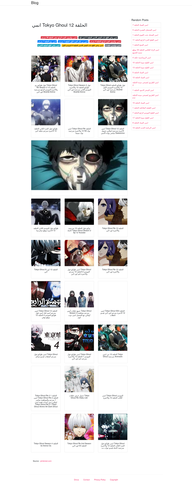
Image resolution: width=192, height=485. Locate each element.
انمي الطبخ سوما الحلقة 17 (143, 117)
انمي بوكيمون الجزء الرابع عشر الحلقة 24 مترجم (59, 37)
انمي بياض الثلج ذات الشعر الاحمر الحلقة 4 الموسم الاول (82, 45)
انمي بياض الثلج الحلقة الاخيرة (49, 45)
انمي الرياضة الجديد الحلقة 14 (144, 127)
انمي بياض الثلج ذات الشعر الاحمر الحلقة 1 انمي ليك (98, 37)
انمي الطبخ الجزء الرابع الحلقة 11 (145, 39)
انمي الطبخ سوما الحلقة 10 (143, 62)
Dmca (76, 479)
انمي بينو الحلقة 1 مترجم (47, 41)
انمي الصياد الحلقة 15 (141, 102)
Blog (35, 2)
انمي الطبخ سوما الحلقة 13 (143, 67)
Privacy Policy (100, 479)
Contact (86, 479)
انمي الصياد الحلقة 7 (140, 25)
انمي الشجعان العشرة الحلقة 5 (144, 30)
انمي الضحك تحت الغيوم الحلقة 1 (145, 35)
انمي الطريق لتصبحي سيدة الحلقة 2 (146, 83)
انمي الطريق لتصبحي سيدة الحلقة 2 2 (146, 96)
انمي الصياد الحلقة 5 (140, 72)
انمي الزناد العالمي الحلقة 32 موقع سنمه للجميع (146, 51)
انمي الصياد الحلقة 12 (141, 77)
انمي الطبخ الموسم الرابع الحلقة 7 (146, 112)
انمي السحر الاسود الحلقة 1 (143, 90)
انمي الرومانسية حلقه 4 (142, 57)
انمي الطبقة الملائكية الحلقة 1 (144, 107)
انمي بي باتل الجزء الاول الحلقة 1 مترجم (73, 41)
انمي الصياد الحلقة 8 (140, 122)
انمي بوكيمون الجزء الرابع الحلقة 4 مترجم (105, 41)
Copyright (114, 479)
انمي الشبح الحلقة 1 (140, 44)
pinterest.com (46, 461)
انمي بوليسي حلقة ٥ (113, 45)
